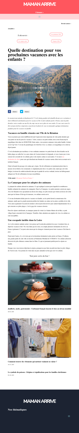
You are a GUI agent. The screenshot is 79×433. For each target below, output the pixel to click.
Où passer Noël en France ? (24, 178)
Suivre (14, 112)
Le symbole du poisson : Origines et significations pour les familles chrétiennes (37, 372)
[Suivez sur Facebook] (9, 111)
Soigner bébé (56, 41)
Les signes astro (22, 41)
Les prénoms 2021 (56, 34)
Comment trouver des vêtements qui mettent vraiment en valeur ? (32, 361)
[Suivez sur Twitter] (21, 111)
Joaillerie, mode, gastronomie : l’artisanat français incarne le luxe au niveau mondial (39, 308)
